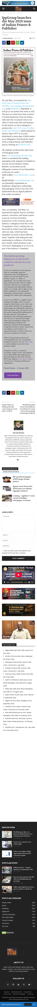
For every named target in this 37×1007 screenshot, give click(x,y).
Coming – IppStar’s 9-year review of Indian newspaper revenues (24, 498)
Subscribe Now (12, 375)
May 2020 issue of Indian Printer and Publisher (16, 103)
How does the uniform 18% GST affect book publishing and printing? (23, 879)
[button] (3, 8)
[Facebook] (4, 43)
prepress (19, 13)
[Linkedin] (22, 43)
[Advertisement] (18, 756)
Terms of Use (7, 994)
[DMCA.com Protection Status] (8, 933)
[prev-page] (3, 505)
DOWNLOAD (24, 144)
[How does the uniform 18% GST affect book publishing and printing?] (7, 879)
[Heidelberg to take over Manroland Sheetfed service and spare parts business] (7, 834)
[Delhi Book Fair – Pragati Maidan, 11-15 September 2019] (7, 870)
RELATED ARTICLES (10, 469)
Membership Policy (16, 992)
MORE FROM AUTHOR (11, 472)
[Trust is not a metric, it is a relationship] (7, 844)
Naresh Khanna (8, 38)
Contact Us (30, 994)
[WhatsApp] (18, 43)
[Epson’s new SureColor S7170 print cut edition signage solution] (7, 488)
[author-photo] (18, 430)
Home (3, 13)
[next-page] (6, 505)
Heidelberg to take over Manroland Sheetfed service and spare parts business (22, 834)
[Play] (5, 582)
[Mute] (29, 582)
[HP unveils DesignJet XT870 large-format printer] (7, 479)
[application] (18, 575)
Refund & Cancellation (19, 994)
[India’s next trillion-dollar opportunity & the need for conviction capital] (7, 853)
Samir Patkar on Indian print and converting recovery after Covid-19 (9, 408)
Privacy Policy (27, 992)
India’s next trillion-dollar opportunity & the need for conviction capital (22, 853)
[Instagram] (13, 985)
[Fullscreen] (32, 582)
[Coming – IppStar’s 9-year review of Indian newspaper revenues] (7, 498)
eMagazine (15, 108)
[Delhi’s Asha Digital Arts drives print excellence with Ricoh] (7, 889)
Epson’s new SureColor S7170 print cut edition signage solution (22, 488)
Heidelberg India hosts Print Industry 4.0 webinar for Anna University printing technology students (27, 409)
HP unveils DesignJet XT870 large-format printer (22, 479)
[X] (8, 43)
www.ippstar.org (24, 359)
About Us (6, 992)
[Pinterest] (13, 43)
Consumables (11, 13)
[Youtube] (29, 985)
